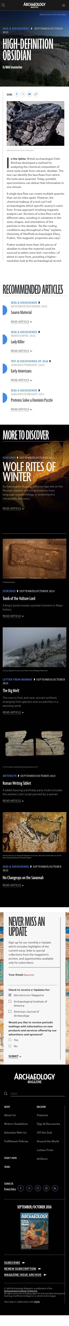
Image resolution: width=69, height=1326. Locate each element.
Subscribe (12, 1262)
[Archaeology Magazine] (34, 1083)
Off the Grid (44, 1133)
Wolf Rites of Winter (29, 472)
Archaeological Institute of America (30, 1004)
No (16, 1046)
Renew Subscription (20, 1268)
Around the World (48, 1141)
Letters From (45, 1150)
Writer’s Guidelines (16, 1124)
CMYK (37, 1301)
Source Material (21, 313)
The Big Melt (11, 691)
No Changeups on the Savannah (23, 878)
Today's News (10, 1158)
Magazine (29, 995)
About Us (10, 1115)
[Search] (5, 1093)
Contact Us (8, 1183)
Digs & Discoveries (16, 28)
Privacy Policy (10, 1189)
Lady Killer (18, 342)
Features (42, 1115)
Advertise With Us (15, 1133)
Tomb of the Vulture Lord (19, 599)
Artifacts (42, 1159)
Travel (7, 1167)
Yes (16, 1040)
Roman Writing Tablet (17, 783)
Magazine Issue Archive (23, 1275)
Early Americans (21, 371)
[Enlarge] (60, 105)
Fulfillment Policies (16, 1141)
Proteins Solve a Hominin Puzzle (32, 400)
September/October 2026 (34, 1207)
